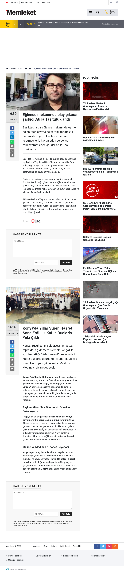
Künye (45, 546)
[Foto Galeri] (117, 2)
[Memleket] (21, 12)
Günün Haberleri (26, 2)
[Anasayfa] (7, 2)
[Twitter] (12, 133)
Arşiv (37, 2)
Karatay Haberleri (70, 556)
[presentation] (14, 24)
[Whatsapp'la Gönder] (12, 142)
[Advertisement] (62, 47)
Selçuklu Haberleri (43, 556)
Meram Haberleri (98, 556)
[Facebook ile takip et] (97, 546)
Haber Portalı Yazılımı (18, 569)
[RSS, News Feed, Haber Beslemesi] (115, 546)
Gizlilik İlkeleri (65, 546)
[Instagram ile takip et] (109, 546)
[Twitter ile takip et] (103, 546)
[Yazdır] (12, 151)
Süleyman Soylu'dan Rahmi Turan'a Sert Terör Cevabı (58, 24)
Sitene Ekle (46, 2)
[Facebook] (12, 128)
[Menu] (90, 12)
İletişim (54, 546)
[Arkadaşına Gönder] (12, 146)
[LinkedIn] (12, 137)
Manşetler (14, 2)
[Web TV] (111, 2)
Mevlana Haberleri (15, 560)
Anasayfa (36, 546)
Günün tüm (110, 24)
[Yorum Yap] (12, 155)
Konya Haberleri (15, 556)
